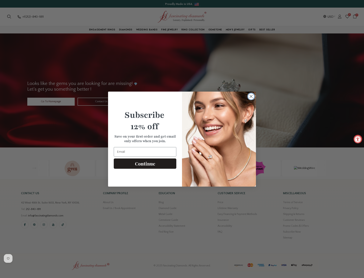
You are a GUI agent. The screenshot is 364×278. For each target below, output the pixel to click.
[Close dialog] (251, 96)
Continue (145, 163)
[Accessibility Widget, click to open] (358, 139)
